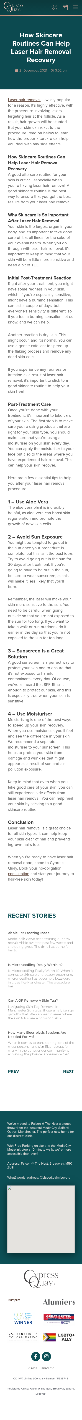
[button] (75, 7)
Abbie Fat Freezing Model (29, 933)
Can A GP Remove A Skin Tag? (33, 1000)
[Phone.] (54, 7)
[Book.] (65, 7)
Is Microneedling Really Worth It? (35, 965)
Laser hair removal (24, 99)
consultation (18, 873)
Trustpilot (13, 1300)
